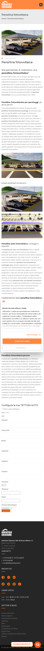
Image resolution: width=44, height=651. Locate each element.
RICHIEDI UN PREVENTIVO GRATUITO (14, 183)
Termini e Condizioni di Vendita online (14, 634)
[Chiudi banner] (41, 301)
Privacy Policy (6, 631)
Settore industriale (8, 613)
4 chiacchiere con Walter (10, 629)
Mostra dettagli (32, 335)
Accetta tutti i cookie (22, 341)
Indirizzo (5, 461)
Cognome (5, 451)
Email (4, 497)
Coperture (5, 621)
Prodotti (4, 636)
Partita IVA (6, 430)
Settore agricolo (7, 616)
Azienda (5, 420)
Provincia (5, 482)
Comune (5, 471)
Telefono (5, 489)
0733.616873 (8, 558)
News (3, 623)
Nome (4, 441)
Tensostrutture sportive (9, 618)
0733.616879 (19, 558)
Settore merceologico (9, 505)
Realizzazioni (6, 626)
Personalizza (20, 348)
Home (4, 19)
